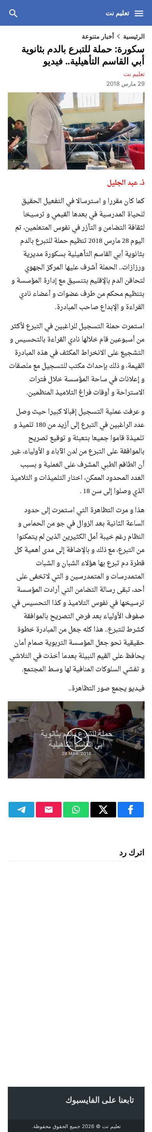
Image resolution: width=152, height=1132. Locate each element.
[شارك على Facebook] (130, 809)
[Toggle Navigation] (140, 12)
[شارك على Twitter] (103, 809)
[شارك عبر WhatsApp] (76, 809)
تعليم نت (117, 13)
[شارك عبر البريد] (49, 809)
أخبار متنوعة (98, 36)
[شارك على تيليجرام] (21, 809)
